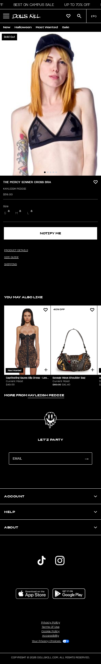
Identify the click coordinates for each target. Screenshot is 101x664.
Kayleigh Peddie (14, 189)
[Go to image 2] (47, 172)
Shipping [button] (10, 264)
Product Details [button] (16, 250)
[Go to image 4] (53, 172)
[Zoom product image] (50, 104)
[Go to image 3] (50, 172)
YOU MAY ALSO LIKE (23, 297)
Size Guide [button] (11, 257)
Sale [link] (65, 27)
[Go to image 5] (56, 172)
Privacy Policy (50, 622)
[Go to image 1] (45, 172)
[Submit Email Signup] (86, 458)
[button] (32, 5)
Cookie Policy (50, 631)
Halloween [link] (23, 27)
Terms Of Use (51, 627)
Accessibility (50, 636)
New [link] (6, 27)
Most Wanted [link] (47, 27)
